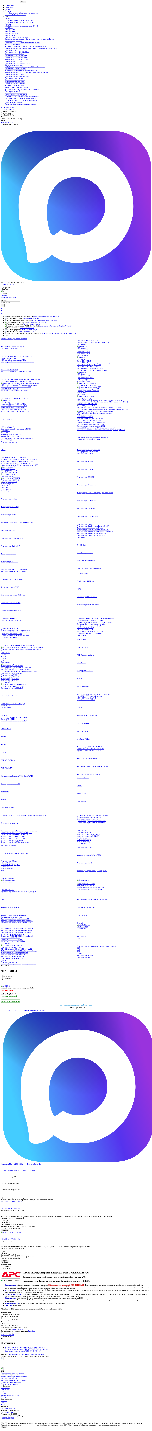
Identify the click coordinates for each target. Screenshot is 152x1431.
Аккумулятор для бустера (14, 78)
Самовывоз (9, 7)
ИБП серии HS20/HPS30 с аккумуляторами (92, 370)
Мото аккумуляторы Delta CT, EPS (89, 855)
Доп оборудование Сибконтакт (88, 391)
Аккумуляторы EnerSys (85, 524)
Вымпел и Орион (83, 778)
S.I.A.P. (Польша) (83, 731)
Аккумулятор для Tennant (10, 677)
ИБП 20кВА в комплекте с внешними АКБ (16, 381)
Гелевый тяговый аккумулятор (16, 93)
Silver (3, 870)
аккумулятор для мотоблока (15, 82)
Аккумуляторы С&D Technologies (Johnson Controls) (95, 493)
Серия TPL (5, 491)
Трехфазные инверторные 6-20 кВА (89, 626)
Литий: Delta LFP (83, 723)
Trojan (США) (6, 707)
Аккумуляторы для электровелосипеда (18, 76)
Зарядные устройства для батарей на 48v (15, 919)
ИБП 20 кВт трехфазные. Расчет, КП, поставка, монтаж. (20, 379)
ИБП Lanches (81, 348)
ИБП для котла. (10, 31)
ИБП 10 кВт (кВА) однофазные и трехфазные (17, 356)
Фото (3, 1404)
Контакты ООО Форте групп (15, 15)
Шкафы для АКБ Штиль (85, 581)
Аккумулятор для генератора (15, 80)
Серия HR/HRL (6, 489)
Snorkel (3, 651)
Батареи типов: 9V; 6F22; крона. (12, 840)
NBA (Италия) (82, 663)
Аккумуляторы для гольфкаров (12, 666)
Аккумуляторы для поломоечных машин (15, 669)
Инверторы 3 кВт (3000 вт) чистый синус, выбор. (22, 43)
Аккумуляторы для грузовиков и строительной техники (96, 946)
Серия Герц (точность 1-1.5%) (11, 620)
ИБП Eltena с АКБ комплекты (87, 376)
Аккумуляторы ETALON (86, 477)
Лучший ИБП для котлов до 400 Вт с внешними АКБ (96, 428)
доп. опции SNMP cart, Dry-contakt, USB (15, 411)
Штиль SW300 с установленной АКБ (14, 406)
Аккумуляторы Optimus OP (86, 453)
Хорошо (4, 1427)
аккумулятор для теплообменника (89, 568)
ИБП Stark (4, 433)
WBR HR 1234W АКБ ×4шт (11, 1239)
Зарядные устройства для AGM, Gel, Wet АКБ (55, 326)
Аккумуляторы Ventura (9, 499)
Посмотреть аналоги (8, 996)
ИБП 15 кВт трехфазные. (9, 370)
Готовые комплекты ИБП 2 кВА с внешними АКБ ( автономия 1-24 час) (102, 402)
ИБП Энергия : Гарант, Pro (86, 385)
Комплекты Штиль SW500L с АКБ (13, 408)
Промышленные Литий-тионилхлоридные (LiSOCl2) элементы (23, 815)
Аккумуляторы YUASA (9, 562)
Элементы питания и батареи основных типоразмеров (20, 831)
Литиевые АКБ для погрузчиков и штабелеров (17, 645)
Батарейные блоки (83, 352)
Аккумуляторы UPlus (84, 847)
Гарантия (8, 24)
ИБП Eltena (81, 374)
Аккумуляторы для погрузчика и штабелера (16, 930)
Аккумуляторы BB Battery (10, 507)
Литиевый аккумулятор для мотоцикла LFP (16, 853)
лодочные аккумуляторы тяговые (16, 87)
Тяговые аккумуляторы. (31, 324)
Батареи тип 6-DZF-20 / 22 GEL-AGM (90, 749)
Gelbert (3, 752)
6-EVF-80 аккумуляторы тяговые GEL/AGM (92, 766)
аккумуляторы (82, 830)
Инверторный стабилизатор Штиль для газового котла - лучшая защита (26, 632)
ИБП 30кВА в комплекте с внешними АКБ (16, 387)
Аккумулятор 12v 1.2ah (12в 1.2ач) (17, 52)
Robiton (3, 799)
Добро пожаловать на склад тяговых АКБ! (20, 20)
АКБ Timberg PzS (83, 647)
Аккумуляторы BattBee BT (10, 546)
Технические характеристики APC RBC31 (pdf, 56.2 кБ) (24, 1347)
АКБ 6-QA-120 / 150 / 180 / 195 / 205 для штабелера (19, 951)
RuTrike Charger (82, 927)
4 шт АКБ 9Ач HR (7, 1335)
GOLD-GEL (5, 866)
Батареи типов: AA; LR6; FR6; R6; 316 (14, 834)
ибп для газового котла (13, 33)
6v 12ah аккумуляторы (85, 553)
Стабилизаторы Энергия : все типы (89, 633)
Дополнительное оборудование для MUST (16, 429)
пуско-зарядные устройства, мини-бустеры (92, 871)
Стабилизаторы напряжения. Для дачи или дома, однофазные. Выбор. (29, 39)
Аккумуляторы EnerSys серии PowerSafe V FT (93, 526)
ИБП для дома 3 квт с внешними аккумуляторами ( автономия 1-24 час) (102, 409)
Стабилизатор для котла (13, 41)
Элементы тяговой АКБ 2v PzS (12, 688)
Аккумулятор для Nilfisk (9, 680)
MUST (3, 450)
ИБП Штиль (5, 402)
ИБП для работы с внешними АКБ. (13, 360)
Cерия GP (4, 485)
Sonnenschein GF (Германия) (87, 715)
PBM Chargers (82, 915)
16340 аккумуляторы (84, 832)
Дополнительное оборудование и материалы (92, 437)
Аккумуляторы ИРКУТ (85, 863)
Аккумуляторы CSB (8, 469)
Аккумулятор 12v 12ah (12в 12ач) (16, 59)
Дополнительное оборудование (12, 579)
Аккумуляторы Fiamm (8, 515)
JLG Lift (4, 654)
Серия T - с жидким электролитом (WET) (15, 717)
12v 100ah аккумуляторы (13, 65)
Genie (3, 660)
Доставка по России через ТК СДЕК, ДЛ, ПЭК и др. (19, 1170)
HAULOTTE (5, 653)
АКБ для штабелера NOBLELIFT (12, 958)
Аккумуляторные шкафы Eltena (88, 605)
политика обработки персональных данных (20, 98)
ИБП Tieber (81, 394)
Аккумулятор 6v (10, 50)
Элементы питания (27, 328)
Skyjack (3, 656)
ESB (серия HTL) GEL (85, 671)
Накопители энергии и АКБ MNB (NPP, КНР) (17, 522)
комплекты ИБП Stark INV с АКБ (89, 340)
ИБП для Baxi (10, 35)
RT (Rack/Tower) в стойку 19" (11, 434)
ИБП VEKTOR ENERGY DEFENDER (14, 398)
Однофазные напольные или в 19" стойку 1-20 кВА (95, 622)
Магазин (4, 1401)
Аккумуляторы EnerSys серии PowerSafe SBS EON (95, 531)
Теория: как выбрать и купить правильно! (91, 422)
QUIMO (80, 708)
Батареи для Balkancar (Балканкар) (13, 934)
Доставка (4, 1393)
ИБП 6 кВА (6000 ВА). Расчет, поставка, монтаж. (94, 413)
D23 (78, 948)
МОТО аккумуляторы (29, 330)
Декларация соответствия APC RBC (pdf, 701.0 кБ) (23, 1351)
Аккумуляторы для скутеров (15, 83)
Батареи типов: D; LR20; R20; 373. (13, 838)
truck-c (79, 952)
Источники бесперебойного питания (46, 317)
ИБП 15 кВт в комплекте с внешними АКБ (16, 371)
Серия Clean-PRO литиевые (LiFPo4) (14, 721)
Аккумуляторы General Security (12, 538)
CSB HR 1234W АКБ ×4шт (10, 1208)
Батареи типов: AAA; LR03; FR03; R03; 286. (16, 833)
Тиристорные (81, 635)
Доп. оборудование (27, 331)
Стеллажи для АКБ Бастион (87, 597)
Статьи (7, 18)
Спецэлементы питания (9, 823)
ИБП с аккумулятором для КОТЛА (89, 420)
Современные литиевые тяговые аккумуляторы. (22, 96)
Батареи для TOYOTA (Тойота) (12, 940)
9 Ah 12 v (31, 1331)
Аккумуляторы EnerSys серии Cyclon (90, 528)
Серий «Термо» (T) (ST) (85, 628)
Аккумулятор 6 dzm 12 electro (15, 69)
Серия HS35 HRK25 (84, 361)
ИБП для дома (10, 30)
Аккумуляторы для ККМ (13, 91)
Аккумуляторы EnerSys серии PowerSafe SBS (93, 530)
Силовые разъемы (7, 882)
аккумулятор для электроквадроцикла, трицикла (22, 70)
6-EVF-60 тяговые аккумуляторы (88, 774)
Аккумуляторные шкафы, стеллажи (44, 320)
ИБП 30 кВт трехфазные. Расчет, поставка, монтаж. (19, 385)
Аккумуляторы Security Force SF (88, 450)
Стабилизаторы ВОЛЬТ (9, 618)
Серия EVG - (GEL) (8, 719)
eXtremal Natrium (7, 863)
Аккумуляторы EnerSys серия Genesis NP (91, 533)
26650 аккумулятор (83, 842)
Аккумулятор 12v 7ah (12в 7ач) (16, 56)
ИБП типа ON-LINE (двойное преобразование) (17, 438)
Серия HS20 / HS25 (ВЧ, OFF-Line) (89, 365)
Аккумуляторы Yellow (8, 554)
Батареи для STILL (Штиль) (10, 938)
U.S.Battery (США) (83, 739)
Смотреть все (81, 344)
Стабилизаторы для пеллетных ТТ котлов (15, 635)
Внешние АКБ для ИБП (9, 389)
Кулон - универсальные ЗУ (10, 784)
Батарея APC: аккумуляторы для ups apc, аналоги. (18, 461)
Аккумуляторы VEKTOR (10, 480)
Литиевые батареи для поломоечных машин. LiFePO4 (20, 671)
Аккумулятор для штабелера (11, 947)
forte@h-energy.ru (7, 122)
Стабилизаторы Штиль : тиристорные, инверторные (95, 618)
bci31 (78, 950)
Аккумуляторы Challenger (86, 508)
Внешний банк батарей (85, 417)
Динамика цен (6, 1268)
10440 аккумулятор (83, 838)
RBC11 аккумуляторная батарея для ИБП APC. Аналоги (25, 67)
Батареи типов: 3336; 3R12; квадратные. (15, 842)
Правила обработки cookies (14, 102)
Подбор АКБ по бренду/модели (16, 95)
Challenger (4, 715)
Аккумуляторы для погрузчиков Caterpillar (16, 932)
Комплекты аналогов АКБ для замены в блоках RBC (19, 465)
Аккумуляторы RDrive (85, 461)
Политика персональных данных (12, 1373)
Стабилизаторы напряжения (37, 322)
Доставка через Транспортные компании (23, 13)
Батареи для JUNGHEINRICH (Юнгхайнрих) (17, 936)
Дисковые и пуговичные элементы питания (92, 815)
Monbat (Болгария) (83, 686)
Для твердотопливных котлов (11, 634)
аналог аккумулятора (12, 44)
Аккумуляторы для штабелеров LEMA (14, 953)
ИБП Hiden (81, 359)
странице (123, 1425)
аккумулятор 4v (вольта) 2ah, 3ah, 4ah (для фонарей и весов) (26, 46)
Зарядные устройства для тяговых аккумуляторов (59, 333)
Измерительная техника (85, 885)
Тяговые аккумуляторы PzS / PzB (12, 686)
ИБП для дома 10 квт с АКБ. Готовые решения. (17, 362)
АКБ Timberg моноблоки (85, 655)
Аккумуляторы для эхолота (14, 74)
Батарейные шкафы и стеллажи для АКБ (15, 390)
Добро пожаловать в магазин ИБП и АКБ (19, 22)
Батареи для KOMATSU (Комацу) (13, 941)
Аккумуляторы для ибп (31, 318)
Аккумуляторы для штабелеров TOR (14, 954)
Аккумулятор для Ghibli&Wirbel (12, 673)
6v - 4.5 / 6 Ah (81, 545)
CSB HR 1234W (17, 1329)
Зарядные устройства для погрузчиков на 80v (17, 921)
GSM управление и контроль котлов (89, 889)
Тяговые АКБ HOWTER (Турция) (13, 704)
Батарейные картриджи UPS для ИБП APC (16, 463)
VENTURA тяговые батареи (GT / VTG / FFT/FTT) (95, 694)
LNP (2, 899)
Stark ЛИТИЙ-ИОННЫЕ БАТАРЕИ (13, 458)
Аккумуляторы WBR (8, 484)
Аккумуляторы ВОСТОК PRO (87, 516)
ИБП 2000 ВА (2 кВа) (84, 398)
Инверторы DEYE (7, 419)
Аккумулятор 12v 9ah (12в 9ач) (16, 57)
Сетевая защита (82, 882)
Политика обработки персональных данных (20, 104)
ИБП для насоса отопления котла (16, 37)
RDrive (79, 678)
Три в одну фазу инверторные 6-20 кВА (91, 624)
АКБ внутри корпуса (84, 415)
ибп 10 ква (9, 28)
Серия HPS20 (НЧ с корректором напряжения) (93, 363)
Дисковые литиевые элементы (87, 819)
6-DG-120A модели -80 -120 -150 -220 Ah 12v (17, 949)
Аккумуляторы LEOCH (9, 472)
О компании (9, 5)
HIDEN (79, 589)
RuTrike (3, 744)
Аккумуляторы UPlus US (85, 469)
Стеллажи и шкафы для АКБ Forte (13, 595)
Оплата (7, 9)
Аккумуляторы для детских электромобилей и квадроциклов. (26, 72)
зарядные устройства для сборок (88, 834)
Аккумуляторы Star (7, 476)
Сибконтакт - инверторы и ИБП (88, 389)
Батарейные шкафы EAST (10, 587)
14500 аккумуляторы (84, 840)
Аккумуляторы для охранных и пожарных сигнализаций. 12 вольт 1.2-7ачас (32, 48)
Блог (2, 1403)
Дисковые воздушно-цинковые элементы (91, 821)
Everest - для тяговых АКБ (86, 907)
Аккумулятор (81, 936)
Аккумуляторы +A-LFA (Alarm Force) (14, 569)
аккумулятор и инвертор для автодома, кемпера (22, 89)
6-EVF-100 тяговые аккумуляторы (89, 758)
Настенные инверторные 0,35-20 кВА (90, 620)
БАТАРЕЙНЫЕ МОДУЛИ (10, 436)
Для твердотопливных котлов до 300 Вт (91, 424)
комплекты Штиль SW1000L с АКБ (13, 409)
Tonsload (80, 923)
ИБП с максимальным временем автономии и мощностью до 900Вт (101, 430)
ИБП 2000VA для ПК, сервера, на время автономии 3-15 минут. (99, 400)
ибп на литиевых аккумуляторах (12, 346)
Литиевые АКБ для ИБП (9, 348)
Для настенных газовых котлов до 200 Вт (91, 426)
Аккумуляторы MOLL (85, 957)
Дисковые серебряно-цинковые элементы (91, 823)
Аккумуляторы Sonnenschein (87, 485)
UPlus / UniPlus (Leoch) (9, 696)
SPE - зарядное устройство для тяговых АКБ (92, 899)
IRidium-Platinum (7, 868)
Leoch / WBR (81, 801)
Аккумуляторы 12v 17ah (13, 61)
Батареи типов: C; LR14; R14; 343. (13, 836)
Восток (79, 786)
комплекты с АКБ (83, 350)
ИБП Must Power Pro (8, 427)
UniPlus (79, 953)
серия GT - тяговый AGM (86, 700)
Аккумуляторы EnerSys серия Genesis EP (91, 535)
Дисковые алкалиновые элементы (89, 817)
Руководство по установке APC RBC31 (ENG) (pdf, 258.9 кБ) (26, 1349)
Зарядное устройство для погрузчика (14, 915)
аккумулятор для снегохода (14, 85)
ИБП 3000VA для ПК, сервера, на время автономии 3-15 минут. (99, 407)
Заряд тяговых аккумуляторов (11, 917)
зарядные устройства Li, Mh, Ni (88, 836)
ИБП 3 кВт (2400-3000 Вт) (86, 405)
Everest (3, 736)
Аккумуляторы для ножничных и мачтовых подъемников (21, 649)
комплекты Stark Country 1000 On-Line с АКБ (93, 342)
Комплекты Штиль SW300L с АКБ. (13, 404)
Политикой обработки (29, 1425)
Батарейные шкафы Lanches (10, 603)
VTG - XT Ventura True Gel (86, 698)
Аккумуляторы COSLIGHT (86, 500)
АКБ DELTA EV (7, 768)
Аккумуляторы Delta (8, 530)
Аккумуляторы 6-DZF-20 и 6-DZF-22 (90, 747)
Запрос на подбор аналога (10, 1001)
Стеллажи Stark (82, 573)
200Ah (79, 938)
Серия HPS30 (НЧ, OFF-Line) (87, 366)
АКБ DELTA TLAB (8, 760)
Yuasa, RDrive (81, 793)
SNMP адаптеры (82, 379)
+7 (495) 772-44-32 (7, 109)
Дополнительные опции (85, 378)
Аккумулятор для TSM (9, 675)
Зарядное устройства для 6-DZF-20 (89, 750)
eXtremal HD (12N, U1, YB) (10, 865)
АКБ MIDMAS (82, 639)
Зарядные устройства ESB (10, 907)
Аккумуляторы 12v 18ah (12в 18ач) (17, 63)
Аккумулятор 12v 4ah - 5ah (14, 54)
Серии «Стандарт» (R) (85, 629)
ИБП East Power (82, 355)
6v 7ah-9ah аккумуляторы (86, 561)
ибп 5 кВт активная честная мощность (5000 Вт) (22, 26)
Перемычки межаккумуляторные (88, 439)
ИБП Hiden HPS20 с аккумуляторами (90, 368)
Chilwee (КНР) (6, 729)
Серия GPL (5, 487)
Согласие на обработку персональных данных (21, 100)
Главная (3, 960)
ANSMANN (5, 792)
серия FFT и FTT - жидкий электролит (90, 696)
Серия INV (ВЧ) (6, 440)
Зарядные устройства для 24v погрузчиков (16, 922)
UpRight (4, 658)
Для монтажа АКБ (7, 890)
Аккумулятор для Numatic (10, 679)
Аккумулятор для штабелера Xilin (13, 956)
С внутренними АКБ (8, 358)
